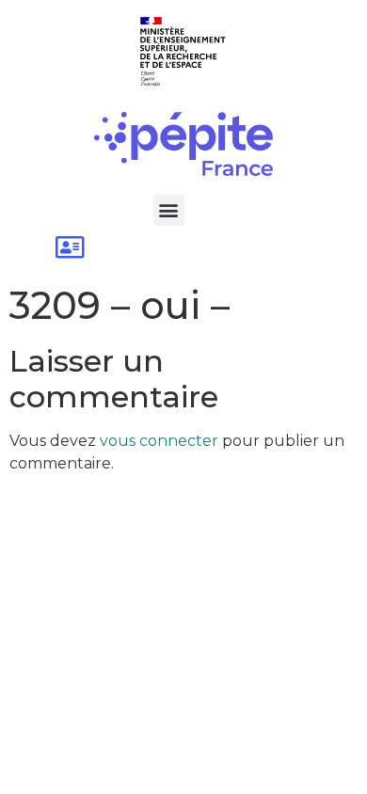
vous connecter (159, 441)
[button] (168, 210)
